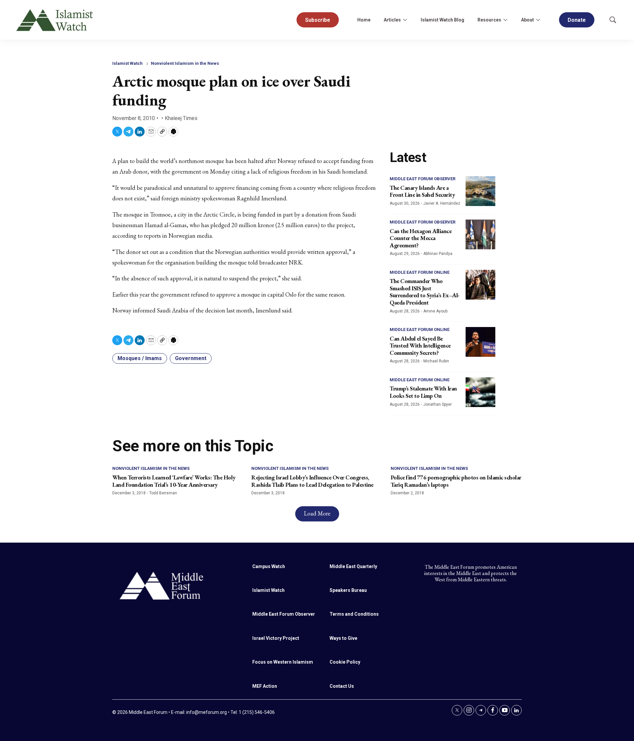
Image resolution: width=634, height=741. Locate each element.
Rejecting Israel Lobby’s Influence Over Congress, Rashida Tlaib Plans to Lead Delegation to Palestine (312, 480)
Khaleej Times (181, 118)
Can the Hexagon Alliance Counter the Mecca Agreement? (420, 238)
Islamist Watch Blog (442, 19)
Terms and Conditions (354, 614)
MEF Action (264, 686)
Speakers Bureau (348, 590)
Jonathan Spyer (437, 404)
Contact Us (342, 686)
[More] (404, 19)
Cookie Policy (345, 662)
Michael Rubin (436, 361)
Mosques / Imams (140, 358)
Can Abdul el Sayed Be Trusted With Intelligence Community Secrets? (420, 345)
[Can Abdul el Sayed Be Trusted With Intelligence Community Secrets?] (480, 342)
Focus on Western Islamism (282, 662)
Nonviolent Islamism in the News (185, 63)
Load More (317, 513)
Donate (577, 20)
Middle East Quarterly (353, 566)
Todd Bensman (163, 493)
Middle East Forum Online (419, 272)
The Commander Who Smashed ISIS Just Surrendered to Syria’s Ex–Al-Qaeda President (425, 291)
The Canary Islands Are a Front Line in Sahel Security (422, 191)
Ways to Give (343, 638)
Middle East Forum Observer (422, 178)
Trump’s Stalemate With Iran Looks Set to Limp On (423, 392)
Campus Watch (268, 566)
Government (190, 358)
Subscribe (317, 20)
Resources (489, 19)
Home (363, 19)
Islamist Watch (127, 63)
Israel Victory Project (275, 638)
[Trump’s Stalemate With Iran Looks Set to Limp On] (480, 392)
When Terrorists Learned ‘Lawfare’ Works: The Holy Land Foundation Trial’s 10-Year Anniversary (173, 480)
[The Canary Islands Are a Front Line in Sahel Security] (480, 191)
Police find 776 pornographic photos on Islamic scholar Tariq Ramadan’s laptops (456, 480)
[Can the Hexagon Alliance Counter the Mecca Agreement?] (480, 234)
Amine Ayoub (435, 311)
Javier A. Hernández (441, 203)
